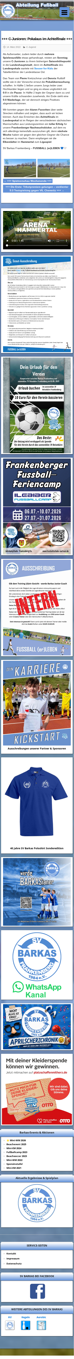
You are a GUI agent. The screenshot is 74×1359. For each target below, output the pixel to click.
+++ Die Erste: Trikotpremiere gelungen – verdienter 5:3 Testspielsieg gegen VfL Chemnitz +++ (37, 188)
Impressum (13, 1258)
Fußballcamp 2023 (16, 1152)
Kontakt (11, 1253)
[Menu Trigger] (64, 12)
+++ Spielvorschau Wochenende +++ (28, 180)
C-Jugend (31, 47)
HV (10, 1317)
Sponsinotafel (14, 1164)
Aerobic (41, 1317)
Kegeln (26, 1317)
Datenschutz (14, 1263)
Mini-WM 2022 (14, 1160)
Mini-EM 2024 (13, 1148)
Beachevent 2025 (16, 1144)
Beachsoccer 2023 (16, 1156)
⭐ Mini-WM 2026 (16, 1140)
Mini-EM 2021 (13, 1167)
